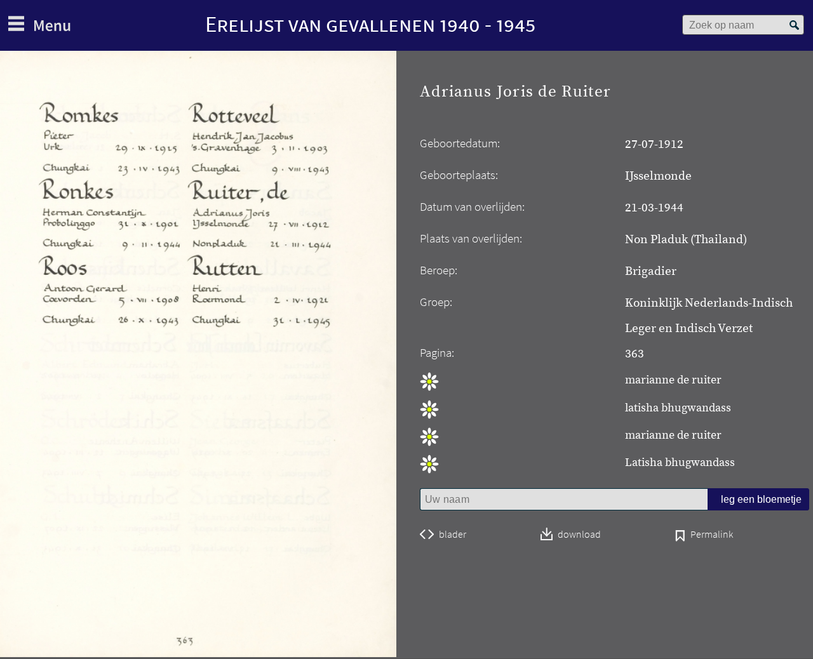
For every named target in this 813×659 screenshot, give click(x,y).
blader (452, 534)
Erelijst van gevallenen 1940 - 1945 (370, 24)
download (579, 534)
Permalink (711, 535)
